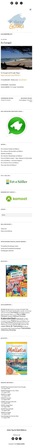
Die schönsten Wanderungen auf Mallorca (11, 156)
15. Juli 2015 (4, 39)
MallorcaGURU (21, 444)
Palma (13, 321)
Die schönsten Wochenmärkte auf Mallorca (12, 151)
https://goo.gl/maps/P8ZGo (10, 75)
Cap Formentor (5, 314)
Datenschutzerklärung (6, 231)
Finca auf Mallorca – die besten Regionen (11, 160)
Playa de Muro (9, 322)
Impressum (4, 228)
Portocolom (23, 324)
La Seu (25, 319)
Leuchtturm (3, 321)
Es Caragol (13, 87)
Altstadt (7, 309)
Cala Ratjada (14, 312)
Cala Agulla (22, 309)
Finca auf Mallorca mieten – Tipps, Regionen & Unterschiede (16, 158)
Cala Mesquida (16, 311)
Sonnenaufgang (4, 328)
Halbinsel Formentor (19, 316)
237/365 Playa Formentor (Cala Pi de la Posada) (13, 387)
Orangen (9, 321)
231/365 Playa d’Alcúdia (7, 409)
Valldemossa (5, 330)
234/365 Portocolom (6, 398)
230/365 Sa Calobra (6, 412)
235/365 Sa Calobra (6, 394)
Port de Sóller (17, 324)
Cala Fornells (9, 311)
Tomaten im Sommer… (7, 99)
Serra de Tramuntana (14, 326)
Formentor (4, 316)
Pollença (3, 324)
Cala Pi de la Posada (5, 312)
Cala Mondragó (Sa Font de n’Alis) (9, 416)
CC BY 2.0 (22, 80)
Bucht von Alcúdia (15, 309)
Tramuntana (25, 328)
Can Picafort (22, 312)
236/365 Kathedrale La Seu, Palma (10, 390)
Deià (11, 314)
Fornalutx (10, 316)
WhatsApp (12, 330)
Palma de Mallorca (21, 321)
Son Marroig (25, 326)
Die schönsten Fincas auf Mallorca (10, 162)
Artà (11, 309)
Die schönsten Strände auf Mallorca (10, 149)
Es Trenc (14, 314)
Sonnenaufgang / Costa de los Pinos (25, 100)
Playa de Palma (17, 322)
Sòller (9, 328)
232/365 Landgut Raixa (7, 405)
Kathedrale (19, 319)
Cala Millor (22, 311)
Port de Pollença (9, 324)
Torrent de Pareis (16, 328)
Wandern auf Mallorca (6, 153)
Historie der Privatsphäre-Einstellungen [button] (11, 248)
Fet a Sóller (21, 314)
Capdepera (27, 312)
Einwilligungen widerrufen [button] (7, 250)
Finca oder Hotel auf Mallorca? (8, 165)
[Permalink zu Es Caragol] (16, 69)
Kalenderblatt (6, 34)
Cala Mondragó (28, 311)
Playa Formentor (25, 322)
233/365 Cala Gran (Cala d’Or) (8, 401)
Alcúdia (3, 309)
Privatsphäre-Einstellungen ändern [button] (9, 246)
